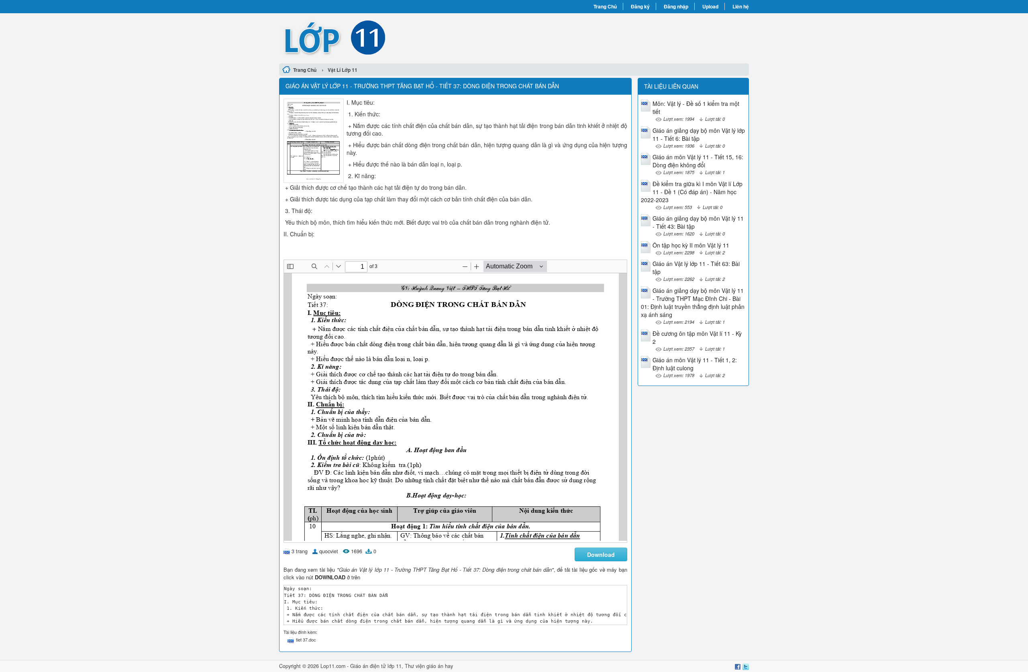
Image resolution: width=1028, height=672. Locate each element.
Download (601, 554)
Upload (710, 6)
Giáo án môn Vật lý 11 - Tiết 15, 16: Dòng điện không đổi (698, 161)
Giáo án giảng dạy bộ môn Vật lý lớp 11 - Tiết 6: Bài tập (699, 134)
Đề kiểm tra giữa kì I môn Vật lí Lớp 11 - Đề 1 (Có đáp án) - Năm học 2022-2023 (691, 192)
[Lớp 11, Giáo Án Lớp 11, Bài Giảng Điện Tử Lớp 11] (396, 37)
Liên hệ (740, 6)
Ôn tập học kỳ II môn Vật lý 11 (691, 245)
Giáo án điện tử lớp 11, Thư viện (388, 666)
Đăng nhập (676, 6)
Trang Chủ (605, 6)
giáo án (434, 666)
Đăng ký (640, 6)
